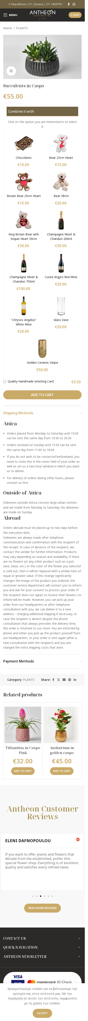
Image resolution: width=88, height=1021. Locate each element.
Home (7, 28)
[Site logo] (42, 15)
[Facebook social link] (68, 4)
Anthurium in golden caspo (62, 750)
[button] (23, 771)
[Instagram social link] (73, 4)
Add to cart (42, 394)
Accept (42, 1013)
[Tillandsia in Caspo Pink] (22, 725)
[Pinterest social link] (69, 680)
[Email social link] (64, 680)
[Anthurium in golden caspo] (62, 725)
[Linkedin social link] (75, 680)
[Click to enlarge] (11, 71)
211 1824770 (54, 4)
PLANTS (22, 28)
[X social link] (58, 680)
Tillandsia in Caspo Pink (23, 750)
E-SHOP (75, 14)
